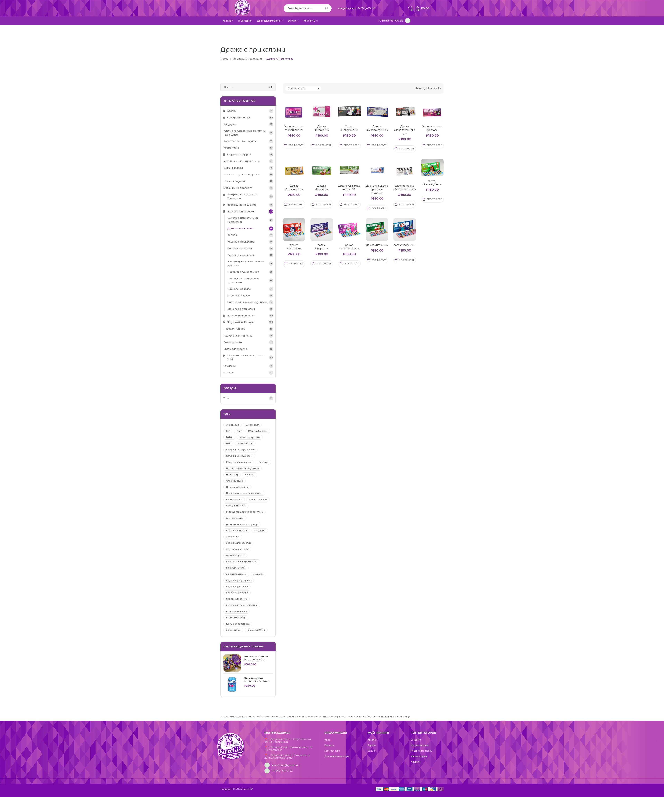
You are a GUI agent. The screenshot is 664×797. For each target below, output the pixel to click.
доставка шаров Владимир (242, 524)
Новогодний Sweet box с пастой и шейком (256, 658)
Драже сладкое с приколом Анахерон (377, 189)
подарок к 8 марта (237, 592)
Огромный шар (234, 480)
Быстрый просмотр (289, 115)
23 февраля (252, 425)
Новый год (232, 474)
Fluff (239, 431)
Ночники (250, 474)
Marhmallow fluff (258, 431)
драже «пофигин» (405, 245)
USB (228, 443)
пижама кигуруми (236, 574)
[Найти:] (248, 87)
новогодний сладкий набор (241, 561)
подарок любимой (236, 599)
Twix (226, 398)
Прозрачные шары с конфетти (244, 493)
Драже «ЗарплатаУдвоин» (404, 130)
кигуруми (259, 530)
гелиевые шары (235, 518)
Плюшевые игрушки (237, 487)
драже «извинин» (377, 245)
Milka (229, 437)
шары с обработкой (238, 623)
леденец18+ (232, 536)
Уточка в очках (258, 499)
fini (227, 431)
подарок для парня (237, 586)
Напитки (263, 462)
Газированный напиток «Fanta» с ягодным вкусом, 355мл (256, 680)
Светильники (234, 499)
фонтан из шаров (236, 611)
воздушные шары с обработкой (244, 512)
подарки (258, 574)
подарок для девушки (238, 580)
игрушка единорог (236, 530)
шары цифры (233, 630)
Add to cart (295, 145)
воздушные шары (236, 505)
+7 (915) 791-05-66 (391, 20)
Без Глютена (245, 443)
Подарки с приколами (247, 58)
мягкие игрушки (235, 555)
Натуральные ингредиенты (242, 468)
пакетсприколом (236, 567)
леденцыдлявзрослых (238, 543)
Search (326, 8)
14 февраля (232, 425)
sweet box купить (250, 437)
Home (224, 58)
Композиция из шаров (238, 462)
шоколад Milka (256, 630)
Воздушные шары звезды (240, 449)
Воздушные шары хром (239, 456)
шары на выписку (236, 617)
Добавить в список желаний (298, 115)
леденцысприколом (237, 549)
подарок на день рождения (241, 605)
